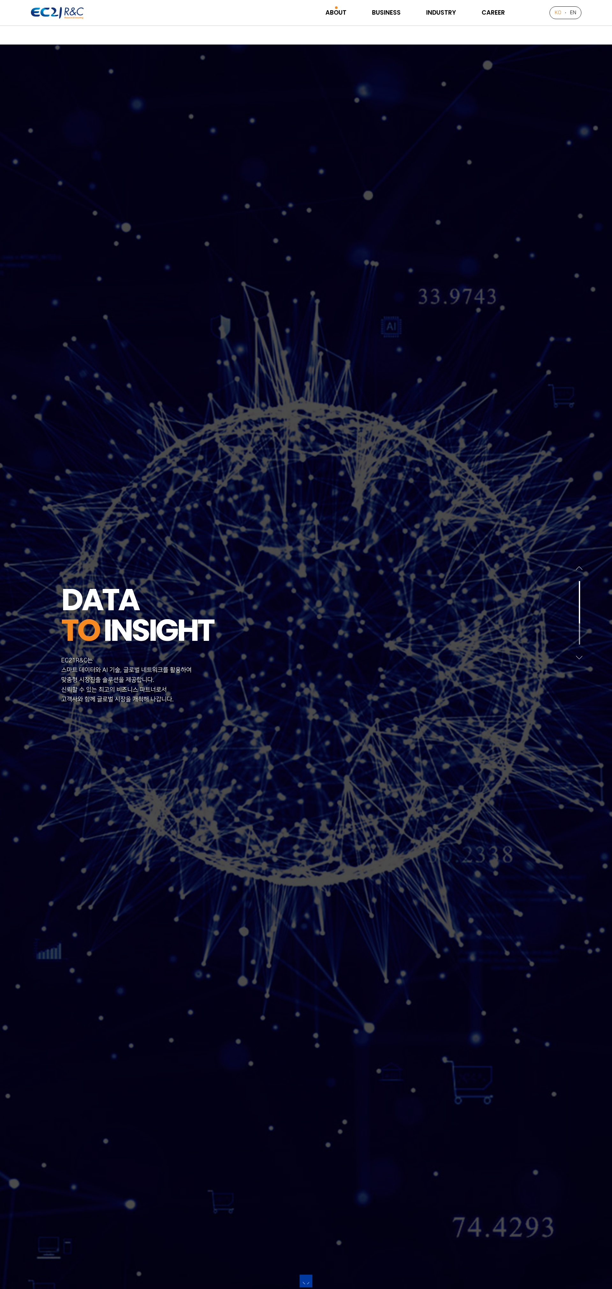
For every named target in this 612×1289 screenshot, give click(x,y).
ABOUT (335, 12)
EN (573, 12)
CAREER (493, 12)
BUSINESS (386, 12)
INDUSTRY (441, 12)
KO (558, 12)
